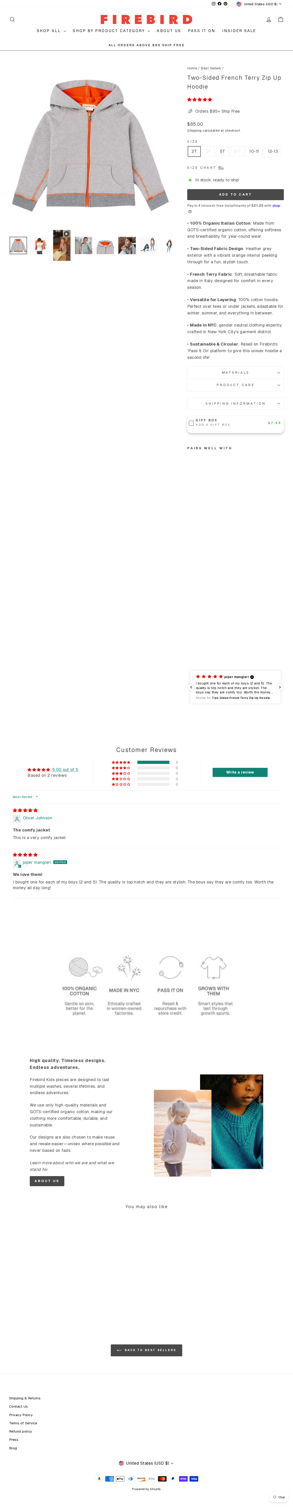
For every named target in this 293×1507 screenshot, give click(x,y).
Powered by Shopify (146, 1489)
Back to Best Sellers (149, 1350)
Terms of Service (23, 1423)
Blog (13, 1448)
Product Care (236, 385)
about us (47, 1181)
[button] (199, 99)
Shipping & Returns (25, 1398)
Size (192, 141)
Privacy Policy (21, 1415)
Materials (236, 373)
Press (13, 1439)
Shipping (194, 130)
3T (208, 151)
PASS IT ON (201, 30)
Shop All (50, 30)
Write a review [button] (240, 772)
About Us (169, 30)
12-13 (273, 151)
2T (194, 151)
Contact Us (18, 1406)
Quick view (42, 1280)
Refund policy (20, 1431)
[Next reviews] (280, 687)
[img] (25, 810)
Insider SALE (239, 30)
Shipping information (236, 403)
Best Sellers (211, 68)
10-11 (254, 151)
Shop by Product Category (109, 30)
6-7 (237, 151)
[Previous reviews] (191, 687)
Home (192, 68)
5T (222, 151)
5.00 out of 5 (65, 769)
